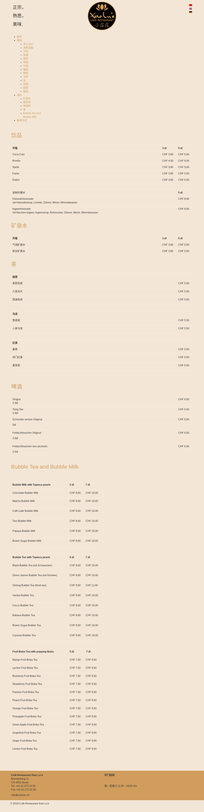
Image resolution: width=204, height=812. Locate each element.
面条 (25, 58)
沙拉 (25, 51)
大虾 (25, 76)
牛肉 (25, 66)
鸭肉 (25, 73)
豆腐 (25, 84)
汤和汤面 (28, 47)
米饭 (25, 55)
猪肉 (25, 69)
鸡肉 (25, 62)
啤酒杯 (27, 106)
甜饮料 (27, 102)
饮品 (16, 135)
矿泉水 (27, 98)
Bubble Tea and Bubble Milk (44, 467)
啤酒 (16, 387)
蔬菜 (25, 87)
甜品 (25, 91)
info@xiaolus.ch (20, 795)
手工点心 (28, 44)
